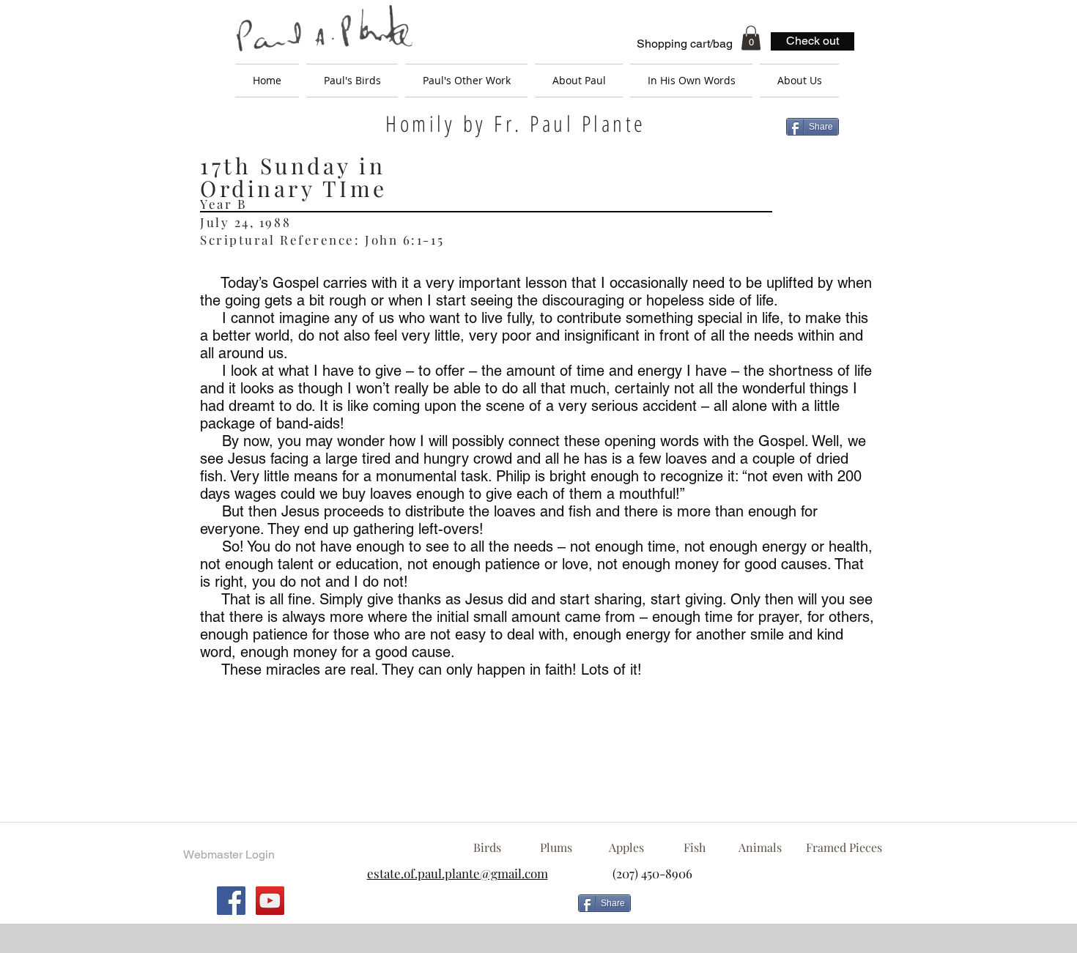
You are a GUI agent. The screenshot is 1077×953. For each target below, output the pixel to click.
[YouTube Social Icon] (270, 900)
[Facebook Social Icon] (231, 900)
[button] (751, 38)
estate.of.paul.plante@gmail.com (457, 873)
